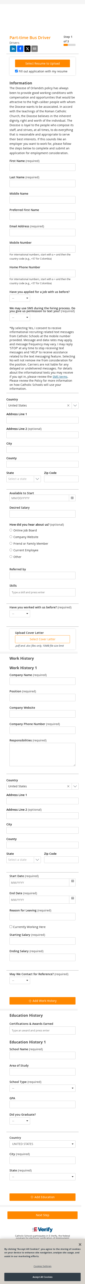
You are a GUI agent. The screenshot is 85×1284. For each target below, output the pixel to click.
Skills (13, 585)
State (20, 1170)
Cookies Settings (43, 1266)
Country (15, 1137)
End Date (23, 893)
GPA (12, 1098)
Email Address (26, 226)
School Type (25, 1081)
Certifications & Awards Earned (31, 1023)
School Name (26, 1049)
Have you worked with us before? (40, 607)
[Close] (80, 1244)
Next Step (42, 1215)
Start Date (24, 876)
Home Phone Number (24, 267)
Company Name (28, 675)
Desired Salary (19, 507)
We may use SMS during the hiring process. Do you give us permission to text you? (42, 310)
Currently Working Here (29, 927)
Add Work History (44, 1001)
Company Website (22, 707)
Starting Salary (27, 934)
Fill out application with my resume (43, 71)
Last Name (24, 177)
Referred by (17, 569)
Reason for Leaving (30, 910)
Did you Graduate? (22, 1114)
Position (22, 691)
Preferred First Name (24, 210)
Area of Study (19, 1065)
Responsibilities (27, 740)
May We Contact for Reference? (38, 974)
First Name (24, 160)
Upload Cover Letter (29, 632)
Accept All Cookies (42, 1276)
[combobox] (19, 298)
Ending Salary (26, 951)
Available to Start (21, 493)
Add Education (44, 1197)
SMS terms (60, 377)
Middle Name (18, 193)
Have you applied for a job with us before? (39, 291)
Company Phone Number (34, 724)
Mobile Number (20, 242)
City (19, 1154)
